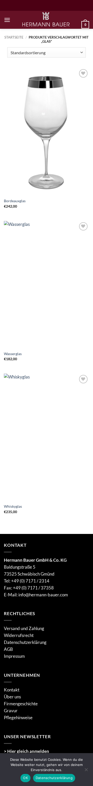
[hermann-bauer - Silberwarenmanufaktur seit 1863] (46, 20)
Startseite (14, 37)
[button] (7, 19)
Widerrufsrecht (19, 635)
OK (25, 778)
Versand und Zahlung (24, 628)
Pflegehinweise (18, 717)
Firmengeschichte (21, 703)
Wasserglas (13, 354)
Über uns (12, 696)
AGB (8, 649)
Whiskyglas (13, 506)
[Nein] (86, 771)
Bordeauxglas (15, 201)
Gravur (11, 710)
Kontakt (11, 689)
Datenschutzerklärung (25, 642)
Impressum (14, 656)
